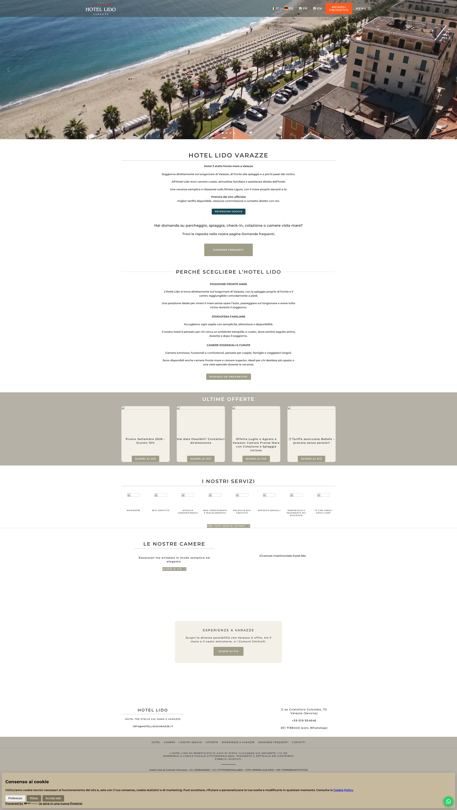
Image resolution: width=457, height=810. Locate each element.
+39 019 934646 (304, 720)
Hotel (156, 742)
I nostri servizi (190, 742)
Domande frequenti (273, 742)
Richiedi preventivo (338, 9)
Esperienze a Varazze (238, 742)
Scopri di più (172, 569)
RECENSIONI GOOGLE (228, 211)
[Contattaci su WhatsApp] (448, 801)
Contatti (298, 742)
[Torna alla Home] (101, 8)
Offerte (212, 742)
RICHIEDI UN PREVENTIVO (229, 376)
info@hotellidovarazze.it (153, 726)
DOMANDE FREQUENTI (228, 249)
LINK (280, 753)
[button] (363, 8)
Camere (169, 742)
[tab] (223, 133)
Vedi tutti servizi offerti (226, 526)
